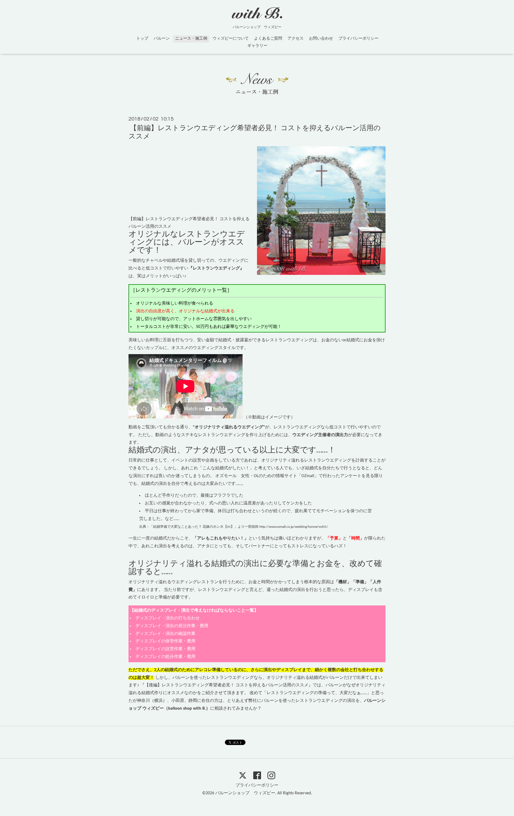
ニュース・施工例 (191, 39)
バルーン (162, 39)
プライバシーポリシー (358, 39)
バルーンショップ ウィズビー (245, 793)
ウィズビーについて (231, 39)
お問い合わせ (321, 39)
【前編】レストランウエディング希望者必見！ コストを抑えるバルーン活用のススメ (254, 132)
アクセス (296, 39)
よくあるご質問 (268, 39)
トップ (142, 39)
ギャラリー (257, 46)
